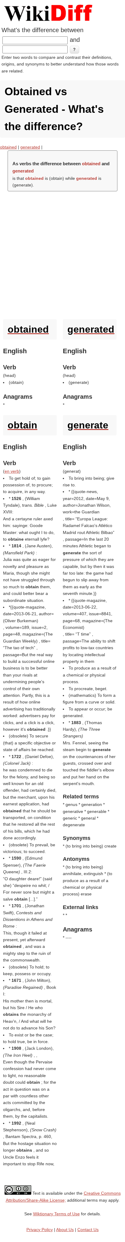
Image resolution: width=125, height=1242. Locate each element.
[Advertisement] (62, 253)
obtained (8, 147)
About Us (65, 1229)
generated (30, 147)
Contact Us (88, 1229)
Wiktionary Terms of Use (56, 1213)
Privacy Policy (39, 1229)
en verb (12, 471)
